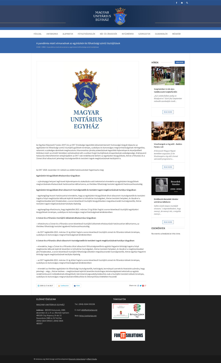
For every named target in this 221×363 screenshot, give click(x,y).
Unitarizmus (52, 34)
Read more (168, 112)
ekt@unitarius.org (89, 310)
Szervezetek (144, 34)
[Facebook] (176, 2)
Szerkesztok (64, 286)
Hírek (44, 47)
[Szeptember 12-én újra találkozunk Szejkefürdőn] (168, 76)
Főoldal (38, 34)
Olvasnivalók (161, 34)
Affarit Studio (92, 359)
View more (179, 62)
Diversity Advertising (77, 359)
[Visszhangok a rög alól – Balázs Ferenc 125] (168, 131)
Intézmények (128, 34)
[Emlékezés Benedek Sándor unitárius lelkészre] (168, 186)
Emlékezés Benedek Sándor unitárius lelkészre (166, 200)
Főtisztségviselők (86, 34)
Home (38, 47)
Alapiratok (68, 34)
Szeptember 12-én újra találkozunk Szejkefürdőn (165, 90)
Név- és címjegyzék (108, 34)
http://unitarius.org (88, 315)
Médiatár (176, 34)
